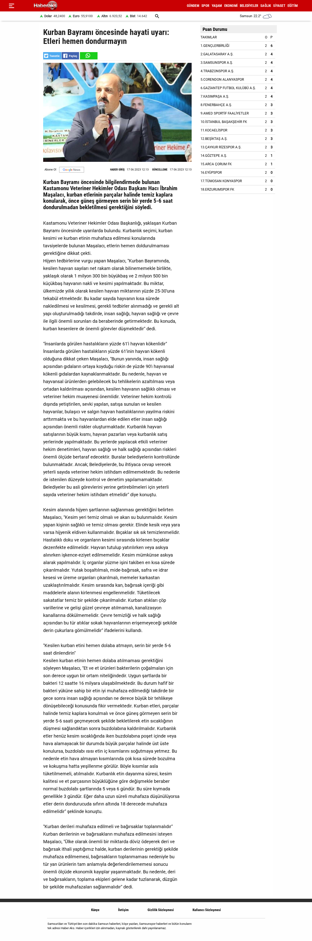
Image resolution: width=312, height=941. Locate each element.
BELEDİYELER (249, 6)
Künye (95, 910)
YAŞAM (217, 6)
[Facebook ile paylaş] (70, 55)
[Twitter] (258, 927)
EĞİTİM (293, 6)
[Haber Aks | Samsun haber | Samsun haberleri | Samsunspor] (67, 6)
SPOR (205, 6)
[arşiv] (157, 16)
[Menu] (11, 5)
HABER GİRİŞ (117, 169)
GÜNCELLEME (159, 169)
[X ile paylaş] (52, 55)
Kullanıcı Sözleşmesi (207, 910)
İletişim (123, 910)
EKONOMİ (231, 6)
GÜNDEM (193, 6)
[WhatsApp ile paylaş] (88, 55)
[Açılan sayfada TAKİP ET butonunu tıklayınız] (71, 170)
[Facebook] (247, 927)
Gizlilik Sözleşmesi (161, 910)
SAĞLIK (265, 6)
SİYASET (279, 6)
